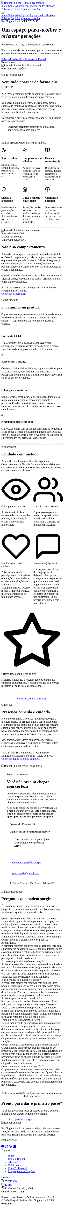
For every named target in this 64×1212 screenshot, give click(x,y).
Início (4, 5)
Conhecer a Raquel (35, 59)
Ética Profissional (17, 1168)
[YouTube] (3, 1146)
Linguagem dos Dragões (42, 5)
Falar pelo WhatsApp (13, 59)
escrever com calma (47, 1093)
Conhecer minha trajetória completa (20, 758)
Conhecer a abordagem (13, 293)
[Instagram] (7, 1146)
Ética (17, 9)
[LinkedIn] (14, 1146)
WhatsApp (11, 1180)
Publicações (7, 9)
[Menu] (2, 13)
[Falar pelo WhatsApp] (3, 1209)
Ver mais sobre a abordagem (32, 698)
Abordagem (21, 5)
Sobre (11, 5)
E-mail (8, 1184)
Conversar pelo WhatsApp (26, 862)
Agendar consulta (30, 9)
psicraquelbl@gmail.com (25, 873)
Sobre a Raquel (16, 1158)
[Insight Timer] (11, 1146)
